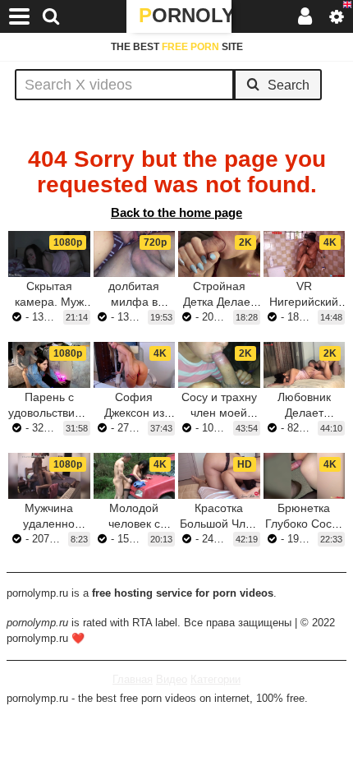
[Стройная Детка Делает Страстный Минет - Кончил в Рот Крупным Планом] (219, 254)
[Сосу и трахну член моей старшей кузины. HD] (219, 365)
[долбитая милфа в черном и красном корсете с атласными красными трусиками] (135, 254)
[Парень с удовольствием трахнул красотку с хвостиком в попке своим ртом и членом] (49, 365)
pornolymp (185, 15)
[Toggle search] (51, 16)
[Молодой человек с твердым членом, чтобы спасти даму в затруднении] (135, 476)
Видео (171, 679)
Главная (132, 679)
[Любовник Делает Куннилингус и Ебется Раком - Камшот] (305, 365)
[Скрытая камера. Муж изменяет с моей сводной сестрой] (49, 254)
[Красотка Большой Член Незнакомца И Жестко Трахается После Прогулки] (219, 476)
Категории (215, 679)
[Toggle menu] (19, 16)
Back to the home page (176, 212)
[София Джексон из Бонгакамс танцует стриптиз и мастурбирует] (135, 365)
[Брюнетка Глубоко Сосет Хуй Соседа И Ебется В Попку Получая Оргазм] (305, 476)
